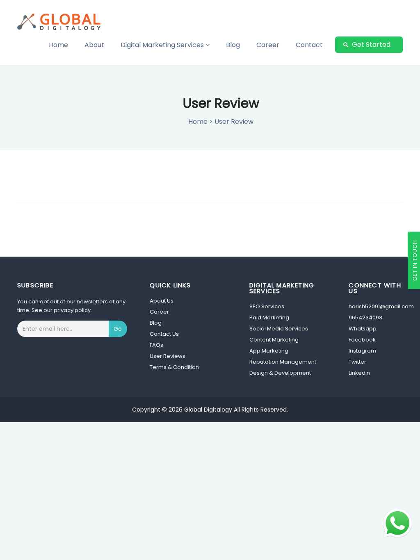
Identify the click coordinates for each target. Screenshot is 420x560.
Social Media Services (278, 328)
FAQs (156, 345)
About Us (161, 301)
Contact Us (164, 334)
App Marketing (268, 351)
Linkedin (359, 373)
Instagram (362, 351)
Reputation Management (282, 362)
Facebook (362, 340)
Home (58, 45)
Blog (233, 45)
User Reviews (167, 356)
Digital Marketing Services (163, 45)
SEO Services (266, 306)
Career (267, 45)
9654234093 (365, 317)
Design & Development (280, 373)
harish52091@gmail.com (381, 306)
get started (370, 44)
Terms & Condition (174, 367)
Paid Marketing (269, 317)
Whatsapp (363, 328)
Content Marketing (274, 340)
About (94, 45)
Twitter (357, 362)
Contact (309, 45)
